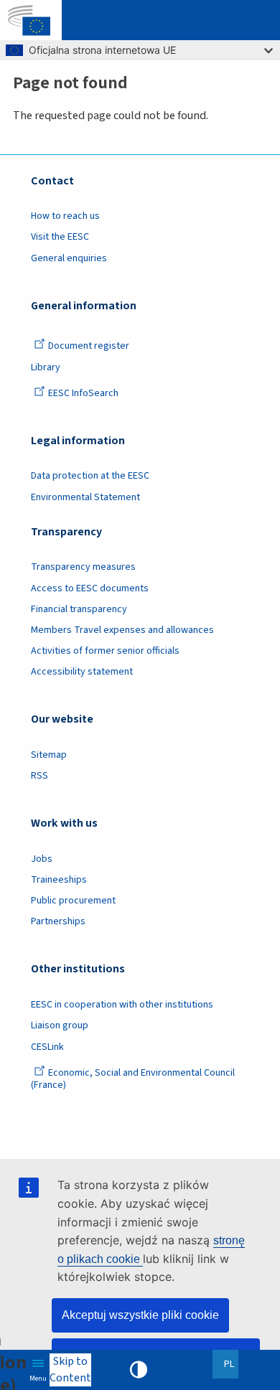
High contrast (138, 1370)
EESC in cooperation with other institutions (122, 1004)
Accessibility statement (82, 672)
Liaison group (59, 1025)
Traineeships (59, 880)
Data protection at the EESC (90, 476)
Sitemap (49, 755)
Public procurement (73, 900)
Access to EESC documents (90, 588)
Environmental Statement (85, 497)
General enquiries (69, 258)
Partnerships (58, 921)
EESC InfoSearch (83, 393)
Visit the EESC (60, 237)
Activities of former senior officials (105, 651)
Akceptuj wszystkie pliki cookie (140, 1315)
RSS (39, 776)
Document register (88, 346)
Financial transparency (79, 609)
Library (45, 367)
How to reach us (65, 216)
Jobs (41, 859)
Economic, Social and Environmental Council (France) (133, 1079)
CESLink (47, 1047)
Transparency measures (83, 567)
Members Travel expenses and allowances (122, 630)
